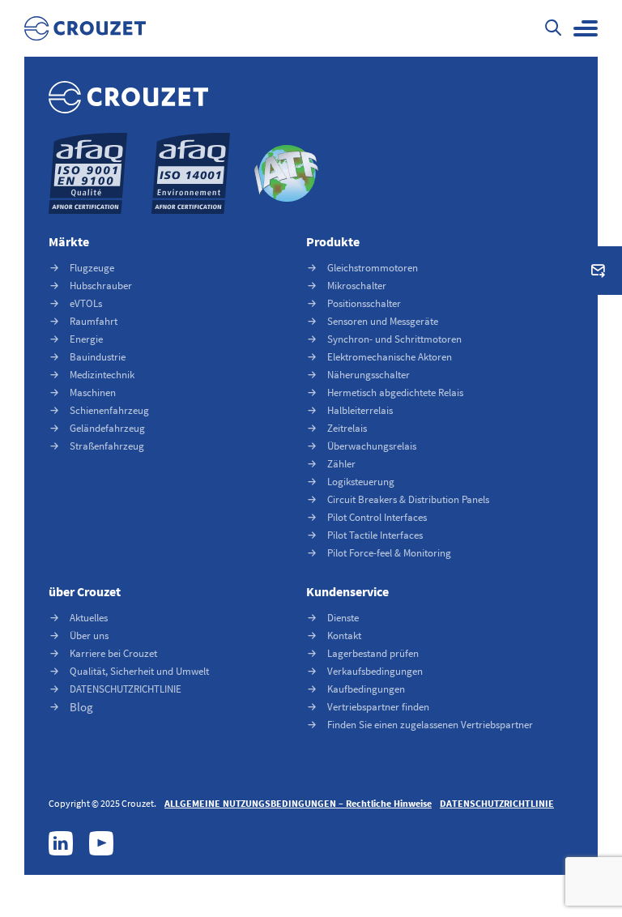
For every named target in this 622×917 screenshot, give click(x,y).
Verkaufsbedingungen (375, 671)
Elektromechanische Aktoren (389, 357)
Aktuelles (89, 618)
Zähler (341, 464)
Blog (81, 707)
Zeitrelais (347, 428)
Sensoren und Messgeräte (382, 321)
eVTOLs (86, 303)
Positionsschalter (364, 303)
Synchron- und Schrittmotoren (394, 339)
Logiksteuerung (360, 481)
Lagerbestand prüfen (373, 653)
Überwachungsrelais (371, 446)
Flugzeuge (92, 268)
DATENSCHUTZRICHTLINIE (125, 689)
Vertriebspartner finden (378, 707)
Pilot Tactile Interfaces (375, 535)
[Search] (553, 29)
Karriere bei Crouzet (113, 653)
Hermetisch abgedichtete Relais (395, 392)
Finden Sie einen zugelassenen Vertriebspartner (430, 724)
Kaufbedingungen (366, 689)
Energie (86, 339)
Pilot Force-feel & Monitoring (389, 553)
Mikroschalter (356, 285)
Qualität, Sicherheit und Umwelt (139, 671)
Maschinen (93, 392)
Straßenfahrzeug (107, 446)
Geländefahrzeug (107, 428)
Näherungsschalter (368, 375)
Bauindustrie (98, 357)
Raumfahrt (93, 321)
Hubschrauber (101, 285)
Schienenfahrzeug (109, 410)
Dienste (343, 618)
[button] (585, 28)
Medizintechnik (102, 375)
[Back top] (577, 815)
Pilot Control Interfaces (377, 517)
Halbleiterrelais (360, 410)
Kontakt (344, 635)
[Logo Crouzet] (85, 28)
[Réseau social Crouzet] (61, 843)
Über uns (89, 635)
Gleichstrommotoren (372, 268)
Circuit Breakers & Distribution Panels (408, 499)
